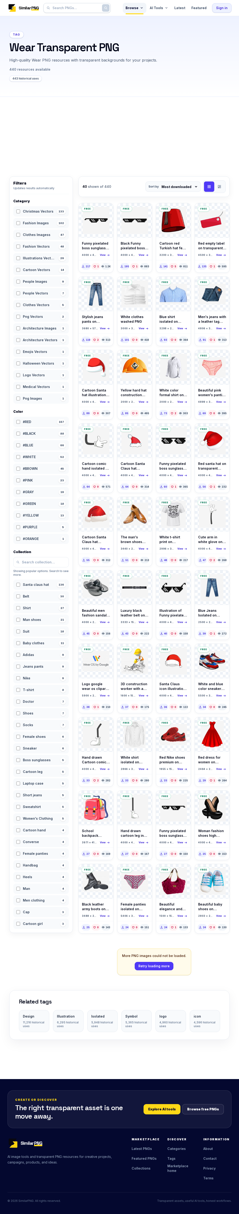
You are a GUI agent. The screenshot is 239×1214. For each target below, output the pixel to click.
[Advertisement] (119, 132)
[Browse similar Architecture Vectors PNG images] (144, 357)
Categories (176, 1149)
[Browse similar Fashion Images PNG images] (144, 504)
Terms (208, 1178)
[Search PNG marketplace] (105, 8)
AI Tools (156, 8)
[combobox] (76, 8)
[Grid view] (209, 186)
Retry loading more (154, 966)
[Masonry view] (219, 186)
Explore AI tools (162, 1109)
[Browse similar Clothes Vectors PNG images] (144, 284)
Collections (141, 1168)
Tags (171, 1158)
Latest (179, 8)
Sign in (222, 8)
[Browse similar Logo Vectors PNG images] (106, 651)
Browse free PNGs (203, 1109)
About (208, 1149)
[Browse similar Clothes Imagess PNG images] (106, 284)
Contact (210, 1158)
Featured (199, 8)
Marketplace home (177, 1168)
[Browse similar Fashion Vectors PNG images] (222, 651)
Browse (132, 8)
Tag (16, 34)
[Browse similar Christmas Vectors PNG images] (106, 357)
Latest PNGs (142, 1149)
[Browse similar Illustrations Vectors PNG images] (106, 211)
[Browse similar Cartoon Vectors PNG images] (106, 431)
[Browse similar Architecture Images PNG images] (144, 651)
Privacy (209, 1168)
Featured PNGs (144, 1158)
